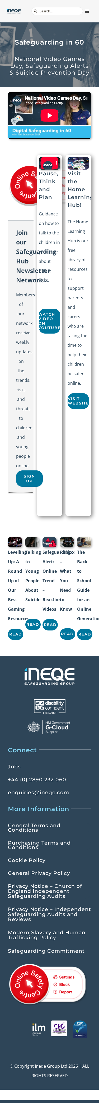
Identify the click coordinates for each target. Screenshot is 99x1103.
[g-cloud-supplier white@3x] (49, 722)
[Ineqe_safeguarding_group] (14, 11)
